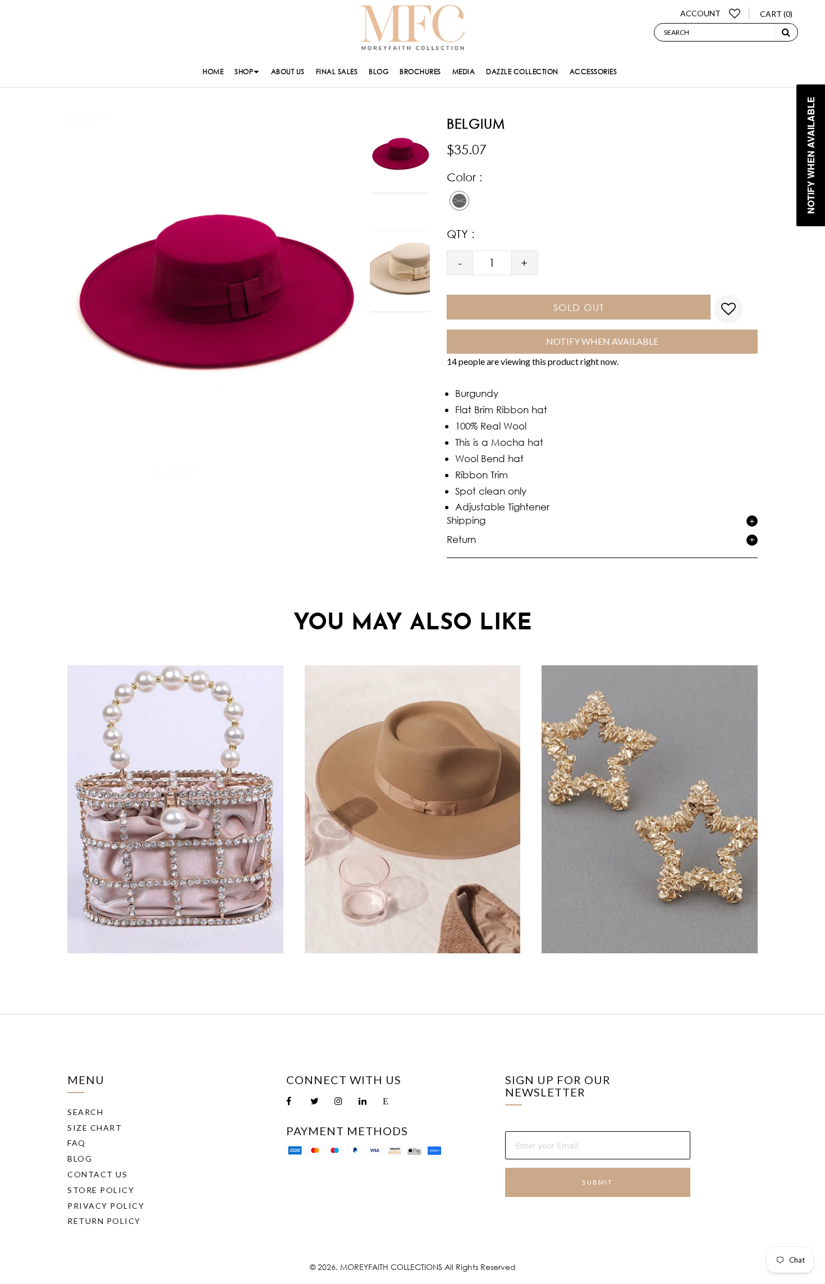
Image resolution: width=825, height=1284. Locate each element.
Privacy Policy (105, 1205)
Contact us (97, 1174)
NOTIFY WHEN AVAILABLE (602, 341)
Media (463, 71)
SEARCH (85, 1112)
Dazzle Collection (522, 71)
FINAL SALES (337, 71)
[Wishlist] (735, 13)
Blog (378, 71)
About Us (288, 71)
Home (213, 71)
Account (700, 13)
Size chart (94, 1127)
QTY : (461, 233)
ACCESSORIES (593, 71)
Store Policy (100, 1190)
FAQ (76, 1143)
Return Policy (104, 1221)
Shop (244, 71)
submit (597, 1182)
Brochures (420, 71)
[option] (400, 167)
